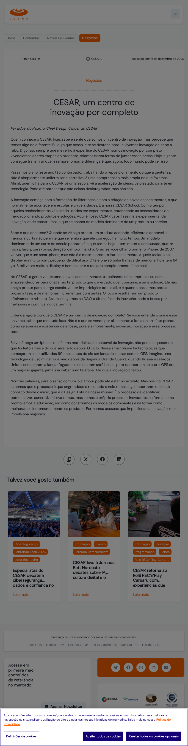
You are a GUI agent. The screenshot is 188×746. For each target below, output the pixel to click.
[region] (94, 727)
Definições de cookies (21, 736)
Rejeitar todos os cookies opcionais (154, 736)
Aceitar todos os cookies (103, 736)
